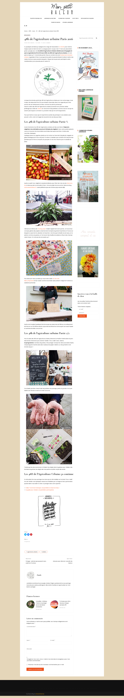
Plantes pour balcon (36, 18)
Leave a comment (46, 42)
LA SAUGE (61, 47)
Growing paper (41, 229)
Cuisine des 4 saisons (64, 18)
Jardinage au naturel (50, 18)
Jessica (39, 108)
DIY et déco (75, 18)
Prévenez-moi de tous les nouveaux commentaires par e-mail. (46, 664)
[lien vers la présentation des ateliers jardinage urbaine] (88, 149)
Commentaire (31, 626)
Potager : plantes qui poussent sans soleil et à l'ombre (36, 562)
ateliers (44, 552)
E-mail (52, 640)
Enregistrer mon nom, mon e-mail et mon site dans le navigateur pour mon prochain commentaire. (48, 659)
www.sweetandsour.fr (30, 187)
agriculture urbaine (32, 552)
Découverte (27, 35)
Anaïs (39, 42)
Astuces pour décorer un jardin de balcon (62, 562)
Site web (29, 649)
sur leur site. (55, 278)
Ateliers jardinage (68, 22)
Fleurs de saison (55, 22)
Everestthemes (40, 694)
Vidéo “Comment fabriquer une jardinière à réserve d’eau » (42, 488)
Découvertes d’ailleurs (87, 18)
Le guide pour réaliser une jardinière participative (40, 490)
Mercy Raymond (29, 281)
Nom (28, 640)
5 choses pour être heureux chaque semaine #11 (65, 603)
